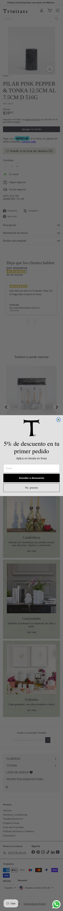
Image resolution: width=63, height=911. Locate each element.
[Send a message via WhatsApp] (56, 904)
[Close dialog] (58, 419)
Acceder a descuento (31, 478)
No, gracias (31, 487)
